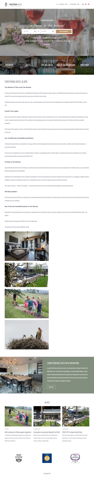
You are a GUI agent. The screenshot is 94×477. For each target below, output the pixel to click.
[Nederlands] (83, 4)
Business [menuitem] (62, 4)
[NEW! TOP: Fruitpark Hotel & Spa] (75, 416)
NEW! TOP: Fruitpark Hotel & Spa (72, 432)
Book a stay (47, 44)
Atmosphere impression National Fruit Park (46, 432)
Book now (51, 387)
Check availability (64, 31)
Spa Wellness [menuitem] (73, 4)
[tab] (41, 54)
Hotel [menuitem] (66, 4)
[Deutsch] (88, 4)
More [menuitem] (78, 4)
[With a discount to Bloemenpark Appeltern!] (18, 416)
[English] (86, 4)
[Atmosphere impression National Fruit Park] (47, 416)
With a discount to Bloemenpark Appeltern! (18, 432)
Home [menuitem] (57, 4)
